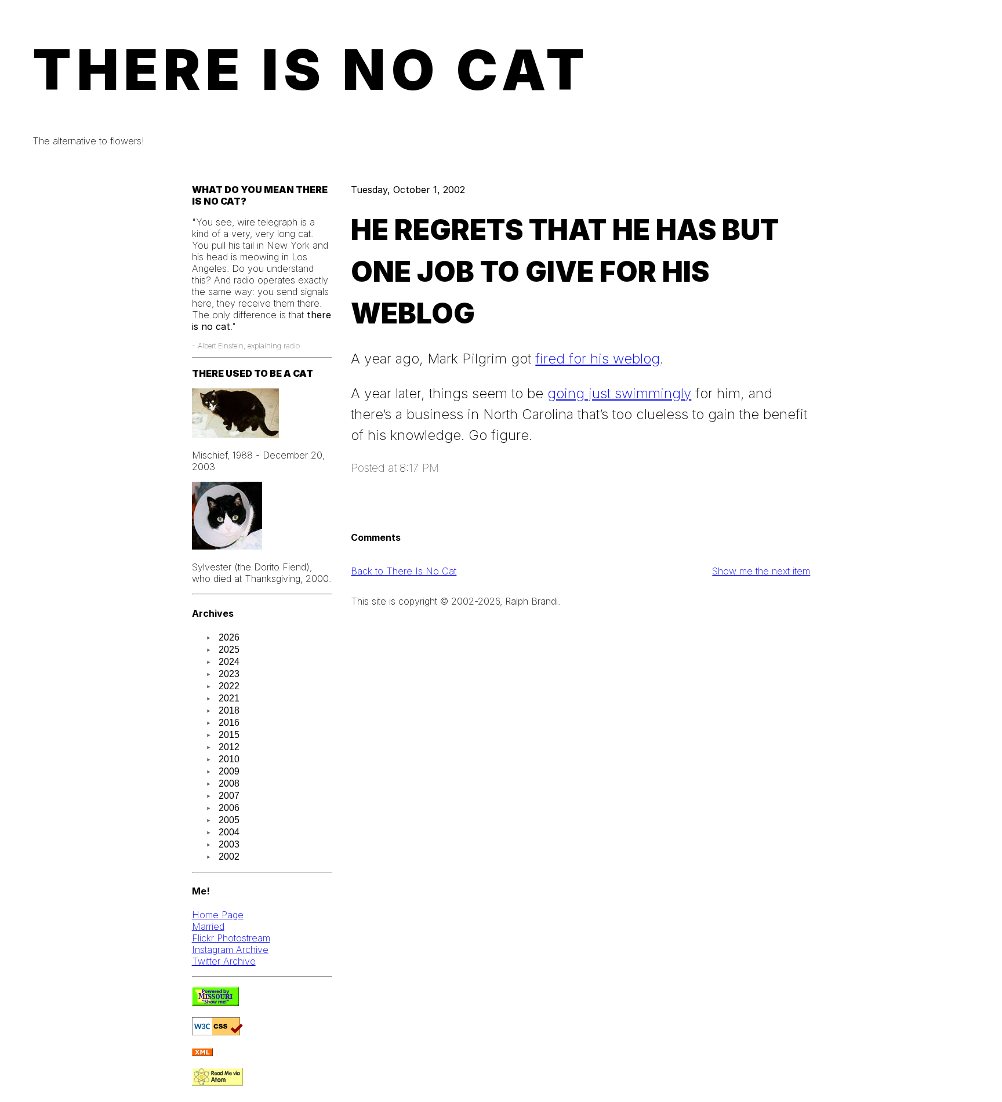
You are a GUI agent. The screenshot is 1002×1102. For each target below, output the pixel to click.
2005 (229, 820)
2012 (229, 747)
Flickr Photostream (231, 938)
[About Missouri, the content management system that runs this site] (215, 1002)
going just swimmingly (619, 393)
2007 (229, 796)
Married (208, 926)
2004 (229, 832)
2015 (229, 735)
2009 (229, 771)
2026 (229, 637)
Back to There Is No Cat (403, 571)
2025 (229, 649)
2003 (229, 844)
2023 (229, 674)
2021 (229, 698)
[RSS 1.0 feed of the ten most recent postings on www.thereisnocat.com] (202, 1053)
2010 (229, 759)
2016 (229, 723)
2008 (229, 783)
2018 (229, 710)
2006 (229, 808)
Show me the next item (761, 571)
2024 (229, 662)
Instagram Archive (230, 949)
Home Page (218, 915)
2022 (229, 686)
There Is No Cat (311, 69)
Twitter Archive (224, 961)
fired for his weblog (597, 358)
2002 (229, 856)
